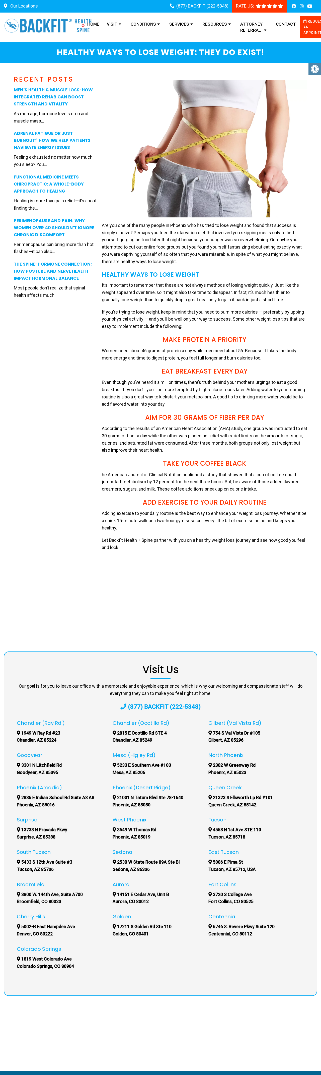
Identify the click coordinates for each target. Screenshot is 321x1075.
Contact (286, 24)
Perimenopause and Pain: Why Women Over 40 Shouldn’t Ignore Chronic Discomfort (54, 228)
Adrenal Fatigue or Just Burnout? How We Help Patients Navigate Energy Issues (52, 140)
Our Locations (23, 6)
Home (93, 24)
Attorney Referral (251, 27)
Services (179, 24)
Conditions (143, 24)
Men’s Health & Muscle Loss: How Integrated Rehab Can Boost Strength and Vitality (53, 97)
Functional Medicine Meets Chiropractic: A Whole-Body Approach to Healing (49, 184)
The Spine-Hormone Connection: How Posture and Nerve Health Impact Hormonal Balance (53, 271)
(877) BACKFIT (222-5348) (202, 6)
